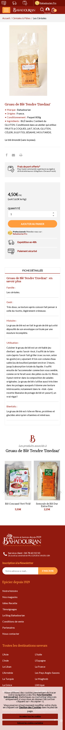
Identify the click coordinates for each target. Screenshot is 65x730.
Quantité (14, 208)
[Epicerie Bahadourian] (24, 10)
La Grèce (7, 684)
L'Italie (38, 654)
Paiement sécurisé (27, 250)
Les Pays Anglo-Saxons (47, 672)
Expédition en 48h (27, 242)
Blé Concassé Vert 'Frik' (18, 504)
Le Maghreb (41, 678)
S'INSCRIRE (48, 570)
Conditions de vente (13, 621)
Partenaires (8, 627)
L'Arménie (7, 672)
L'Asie (5, 654)
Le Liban (6, 666)
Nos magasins (10, 596)
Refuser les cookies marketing (30, 723)
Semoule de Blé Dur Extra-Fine (47, 505)
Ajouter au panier (32, 223)
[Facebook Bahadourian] (6, 155)
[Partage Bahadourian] (13, 155)
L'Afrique (39, 684)
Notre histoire (10, 590)
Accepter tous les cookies (30, 716)
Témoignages (9, 609)
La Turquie (8, 678)
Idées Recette (9, 603)
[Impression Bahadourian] (20, 155)
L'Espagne (40, 660)
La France (40, 666)
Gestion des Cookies (30, 707)
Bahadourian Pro (48, 3)
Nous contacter (10, 633)
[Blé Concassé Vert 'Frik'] (18, 480)
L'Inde (5, 660)
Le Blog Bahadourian (13, 615)
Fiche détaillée (32, 270)
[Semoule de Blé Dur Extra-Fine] (47, 480)
